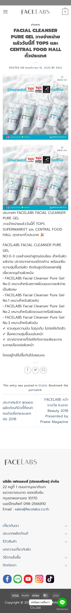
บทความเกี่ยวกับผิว (17, 549)
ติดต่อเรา (9, 565)
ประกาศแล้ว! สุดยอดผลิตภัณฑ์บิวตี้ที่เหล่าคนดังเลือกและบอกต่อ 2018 (18, 411)
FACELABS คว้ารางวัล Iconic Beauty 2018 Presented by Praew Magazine (54, 410)
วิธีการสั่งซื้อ (12, 557)
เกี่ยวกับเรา (11, 525)
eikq (59, 68)
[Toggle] (66, 525)
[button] (5, 12)
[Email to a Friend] (43, 370)
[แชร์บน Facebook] (27, 370)
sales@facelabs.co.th (32, 509)
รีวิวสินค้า (10, 541)
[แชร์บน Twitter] (35, 370)
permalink (35, 390)
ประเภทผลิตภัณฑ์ (15, 533)
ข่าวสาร (35, 25)
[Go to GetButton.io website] (62, 609)
